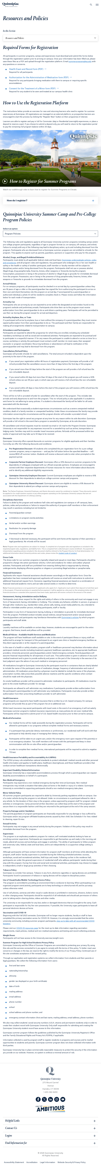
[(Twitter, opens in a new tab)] (44, 1099)
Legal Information (47, 1162)
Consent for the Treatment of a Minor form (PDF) (32, 89)
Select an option (10, 229)
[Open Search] (91, 4)
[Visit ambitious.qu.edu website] (50, 1109)
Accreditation (31, 1162)
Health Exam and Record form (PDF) (26, 69)
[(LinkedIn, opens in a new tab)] (50, 1099)
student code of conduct (68, 553)
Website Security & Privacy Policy (71, 1162)
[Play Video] (4, 181)
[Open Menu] (97, 4)
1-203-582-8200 (51, 1092)
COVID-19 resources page (27, 928)
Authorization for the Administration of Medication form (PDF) (39, 78)
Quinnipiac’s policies (70, 617)
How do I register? (17, 200)
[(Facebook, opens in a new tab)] (38, 1099)
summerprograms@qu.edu (80, 61)
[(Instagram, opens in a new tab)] (56, 1099)
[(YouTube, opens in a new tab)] (62, 1099)
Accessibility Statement (14, 1162)
